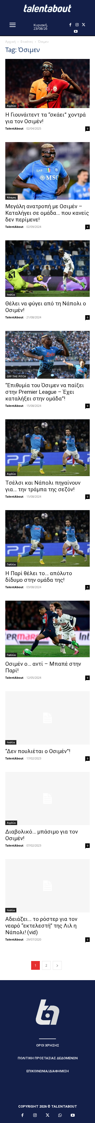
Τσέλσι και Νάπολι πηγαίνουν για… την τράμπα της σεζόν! (42, 486)
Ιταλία (11, 294)
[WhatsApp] (60, 1116)
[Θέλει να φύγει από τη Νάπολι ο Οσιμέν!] (47, 268)
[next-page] (57, 965)
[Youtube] (75, 31)
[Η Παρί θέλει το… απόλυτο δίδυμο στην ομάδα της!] (47, 538)
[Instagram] (77, 24)
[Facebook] (70, 24)
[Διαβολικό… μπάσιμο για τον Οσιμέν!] (47, 798)
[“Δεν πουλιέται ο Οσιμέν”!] (47, 717)
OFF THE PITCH (16, 376)
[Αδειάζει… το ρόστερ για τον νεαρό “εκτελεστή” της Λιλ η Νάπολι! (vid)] (47, 885)
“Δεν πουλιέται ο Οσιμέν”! (37, 751)
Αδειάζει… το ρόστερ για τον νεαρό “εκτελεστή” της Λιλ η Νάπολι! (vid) (41, 926)
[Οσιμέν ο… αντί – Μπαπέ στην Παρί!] (47, 629)
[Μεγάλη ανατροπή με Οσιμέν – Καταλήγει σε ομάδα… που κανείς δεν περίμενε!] (47, 170)
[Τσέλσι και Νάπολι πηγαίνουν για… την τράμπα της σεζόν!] (47, 447)
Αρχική (10, 41)
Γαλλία (11, 564)
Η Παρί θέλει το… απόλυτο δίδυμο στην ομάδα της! (38, 576)
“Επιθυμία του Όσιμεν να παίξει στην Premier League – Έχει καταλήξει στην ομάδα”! (44, 392)
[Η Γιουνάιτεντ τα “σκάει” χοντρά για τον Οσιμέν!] (47, 83)
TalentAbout (14, 128)
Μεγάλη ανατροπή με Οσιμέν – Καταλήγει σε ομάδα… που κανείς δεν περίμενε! (47, 213)
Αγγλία (11, 106)
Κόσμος (11, 197)
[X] (83, 24)
